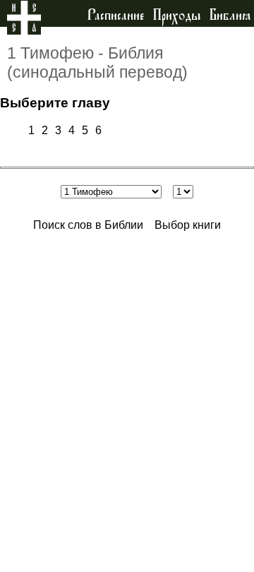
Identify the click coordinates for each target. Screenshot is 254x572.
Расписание (115, 15)
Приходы (176, 15)
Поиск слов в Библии (88, 225)
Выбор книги (188, 225)
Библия (230, 15)
